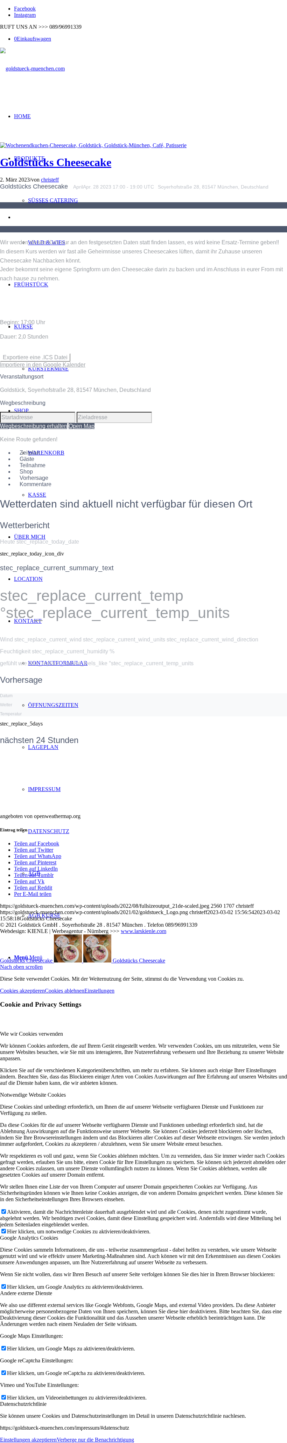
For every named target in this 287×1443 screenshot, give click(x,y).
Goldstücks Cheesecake (55, 162)
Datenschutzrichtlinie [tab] (23, 1404)
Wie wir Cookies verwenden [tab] (31, 1034)
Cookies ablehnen (64, 991)
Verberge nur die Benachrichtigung (95, 1440)
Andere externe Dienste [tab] (26, 1293)
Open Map (81, 426)
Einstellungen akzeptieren (28, 1440)
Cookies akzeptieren (22, 991)
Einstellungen (99, 991)
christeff (50, 180)
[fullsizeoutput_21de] (93, 145)
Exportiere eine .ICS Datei (35, 357)
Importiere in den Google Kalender (42, 365)
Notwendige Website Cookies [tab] (33, 1095)
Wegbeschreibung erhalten (33, 426)
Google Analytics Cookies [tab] (29, 1238)
